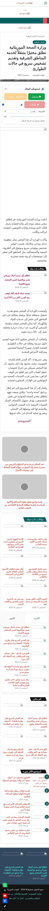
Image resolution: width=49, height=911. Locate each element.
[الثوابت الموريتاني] (24, 3)
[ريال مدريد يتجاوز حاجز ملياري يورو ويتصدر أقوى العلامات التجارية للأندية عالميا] (38, 683)
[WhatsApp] (5, 885)
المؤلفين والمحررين (32, 898)
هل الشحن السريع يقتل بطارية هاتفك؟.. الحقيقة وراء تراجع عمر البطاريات (16, 643)
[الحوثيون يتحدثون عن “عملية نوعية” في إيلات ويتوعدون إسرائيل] (39, 782)
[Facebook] (5, 901)
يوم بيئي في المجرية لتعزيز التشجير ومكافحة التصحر (13, 601)
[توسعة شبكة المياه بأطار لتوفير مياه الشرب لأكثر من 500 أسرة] (39, 296)
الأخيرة (37, 618)
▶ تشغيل (36, 96)
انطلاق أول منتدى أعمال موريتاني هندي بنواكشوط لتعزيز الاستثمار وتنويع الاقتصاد (17, 279)
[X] (5, 890)
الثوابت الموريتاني (39, 75)
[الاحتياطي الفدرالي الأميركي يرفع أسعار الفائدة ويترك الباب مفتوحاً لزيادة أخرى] (39, 808)
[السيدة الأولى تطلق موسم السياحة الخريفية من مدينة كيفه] (36, 590)
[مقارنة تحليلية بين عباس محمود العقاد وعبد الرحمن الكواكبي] (39, 835)
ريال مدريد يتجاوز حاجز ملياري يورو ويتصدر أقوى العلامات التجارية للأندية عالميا (17, 682)
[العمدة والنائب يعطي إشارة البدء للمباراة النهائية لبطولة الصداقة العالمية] (39, 794)
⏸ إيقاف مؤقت (15, 96)
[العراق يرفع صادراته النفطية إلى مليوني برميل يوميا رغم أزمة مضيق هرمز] (38, 670)
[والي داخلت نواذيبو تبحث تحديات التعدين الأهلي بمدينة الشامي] (36, 530)
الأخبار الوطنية (31, 36)
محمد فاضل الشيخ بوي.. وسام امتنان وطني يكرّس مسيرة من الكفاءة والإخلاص (37, 573)
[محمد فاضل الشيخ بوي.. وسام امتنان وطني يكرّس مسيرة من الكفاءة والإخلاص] (36, 560)
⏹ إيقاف (34, 104)
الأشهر (12, 618)
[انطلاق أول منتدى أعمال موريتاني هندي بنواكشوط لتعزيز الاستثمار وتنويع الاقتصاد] (39, 278)
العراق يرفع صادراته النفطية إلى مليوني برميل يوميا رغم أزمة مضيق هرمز (16, 669)
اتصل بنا (21, 898)
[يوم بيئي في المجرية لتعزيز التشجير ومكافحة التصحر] (12, 590)
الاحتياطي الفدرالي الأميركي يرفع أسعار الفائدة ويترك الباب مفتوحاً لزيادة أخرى (16, 807)
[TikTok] (5, 906)
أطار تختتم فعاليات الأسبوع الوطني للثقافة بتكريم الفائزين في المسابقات (12, 571)
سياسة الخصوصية (35, 894)
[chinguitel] (24, 13)
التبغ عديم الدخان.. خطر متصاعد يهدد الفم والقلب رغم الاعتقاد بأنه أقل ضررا (16, 656)
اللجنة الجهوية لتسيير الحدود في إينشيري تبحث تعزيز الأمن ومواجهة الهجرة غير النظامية (13, 543)
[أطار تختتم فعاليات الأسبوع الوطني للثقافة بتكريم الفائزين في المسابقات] (12, 560)
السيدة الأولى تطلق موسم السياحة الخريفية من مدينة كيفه (36, 601)
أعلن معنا (12, 898)
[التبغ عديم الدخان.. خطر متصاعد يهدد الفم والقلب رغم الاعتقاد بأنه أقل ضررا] (38, 657)
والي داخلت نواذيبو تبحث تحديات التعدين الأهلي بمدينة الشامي (37, 541)
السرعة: (41, 111)
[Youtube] (5, 895)
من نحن (10, 894)
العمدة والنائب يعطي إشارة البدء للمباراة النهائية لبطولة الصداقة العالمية (17, 794)
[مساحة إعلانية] (24, 27)
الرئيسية (41, 36)
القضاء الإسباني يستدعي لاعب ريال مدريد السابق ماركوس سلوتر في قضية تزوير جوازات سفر (16, 820)
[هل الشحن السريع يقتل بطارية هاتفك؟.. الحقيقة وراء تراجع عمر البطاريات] (38, 644)
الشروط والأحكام (21, 894)
